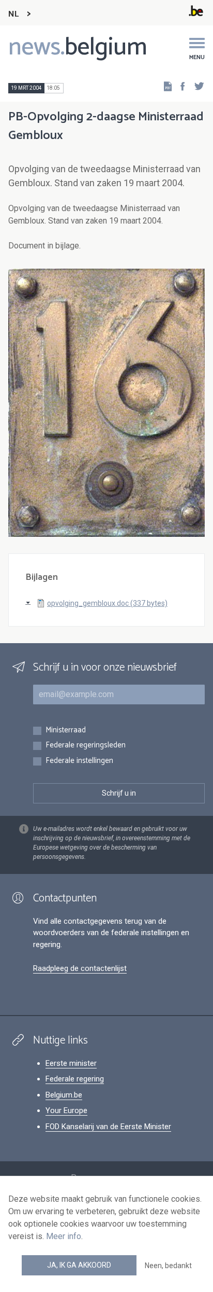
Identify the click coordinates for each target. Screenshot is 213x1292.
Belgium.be (63, 1095)
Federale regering (74, 1078)
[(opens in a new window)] (179, 86)
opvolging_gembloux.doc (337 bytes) (107, 603)
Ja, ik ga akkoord (79, 1265)
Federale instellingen (79, 761)
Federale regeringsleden (85, 746)
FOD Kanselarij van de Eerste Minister (108, 1126)
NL (13, 14)
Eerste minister (71, 1063)
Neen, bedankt (168, 1265)
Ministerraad (65, 731)
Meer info (63, 1236)
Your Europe (66, 1110)
